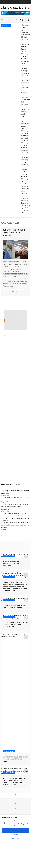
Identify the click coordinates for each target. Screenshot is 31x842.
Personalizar (15, 834)
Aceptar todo (15, 829)
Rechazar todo (15, 838)
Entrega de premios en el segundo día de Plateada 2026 (25, 207)
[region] (15, 828)
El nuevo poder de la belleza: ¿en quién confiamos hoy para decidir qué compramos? (14, 506)
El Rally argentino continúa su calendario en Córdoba (25, 32)
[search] (28, 20)
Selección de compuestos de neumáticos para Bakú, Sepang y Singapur (25, 169)
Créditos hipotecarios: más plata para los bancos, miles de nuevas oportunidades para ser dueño (15, 525)
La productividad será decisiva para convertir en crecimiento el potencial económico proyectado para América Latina (25, 90)
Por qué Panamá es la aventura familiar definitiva (25, 46)
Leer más (14, 291)
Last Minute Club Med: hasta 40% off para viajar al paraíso (15, 759)
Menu (3, 1)
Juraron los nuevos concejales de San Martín (14, 232)
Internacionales (9, 555)
